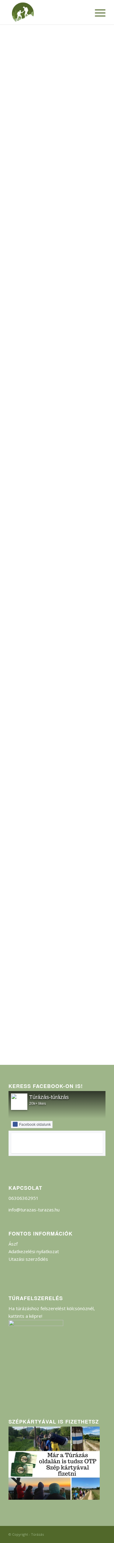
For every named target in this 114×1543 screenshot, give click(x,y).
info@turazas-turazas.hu (34, 1210)
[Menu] (97, 12)
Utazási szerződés (28, 1259)
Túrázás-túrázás (49, 1097)
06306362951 (24, 1198)
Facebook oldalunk (35, 1124)
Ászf (13, 1244)
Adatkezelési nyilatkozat (34, 1251)
